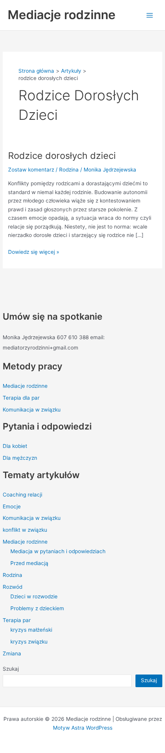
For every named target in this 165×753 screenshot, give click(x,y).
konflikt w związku (25, 530)
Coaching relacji (22, 495)
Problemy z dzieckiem (37, 608)
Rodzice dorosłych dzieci (62, 155)
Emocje (12, 506)
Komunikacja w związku (32, 410)
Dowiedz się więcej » (33, 251)
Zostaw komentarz (31, 170)
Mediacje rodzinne (62, 14)
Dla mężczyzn (20, 458)
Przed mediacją (29, 563)
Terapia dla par (21, 398)
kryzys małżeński (31, 630)
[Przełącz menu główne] (150, 15)
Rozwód (12, 587)
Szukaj (11, 669)
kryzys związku (29, 642)
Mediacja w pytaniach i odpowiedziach (58, 551)
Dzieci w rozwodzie (34, 596)
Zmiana (12, 653)
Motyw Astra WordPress (82, 728)
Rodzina (12, 575)
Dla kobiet (15, 446)
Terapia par (17, 620)
